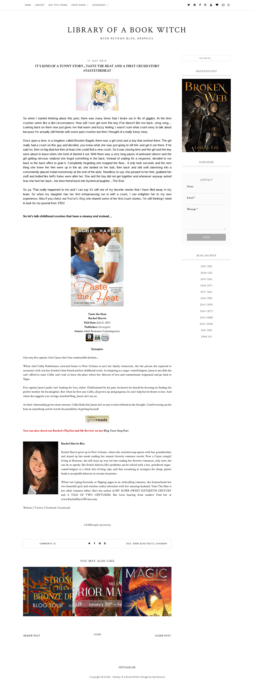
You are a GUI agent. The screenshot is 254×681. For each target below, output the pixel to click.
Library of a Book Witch (126, 676)
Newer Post (31, 635)
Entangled (104, 327)
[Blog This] (105, 544)
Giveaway (161, 543)
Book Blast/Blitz (143, 543)
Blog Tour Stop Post (116, 431)
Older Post (163, 635)
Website (27, 508)
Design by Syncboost (152, 676)
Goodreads (64, 508)
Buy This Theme (58, 5)
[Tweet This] (89, 544)
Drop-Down (78, 5)
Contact (40, 5)
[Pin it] (100, 544)
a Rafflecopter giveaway (97, 525)
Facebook (50, 508)
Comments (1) (48, 543)
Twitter (38, 508)
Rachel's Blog (76, 198)
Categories (99, 5)
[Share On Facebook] (95, 544)
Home (28, 5)
